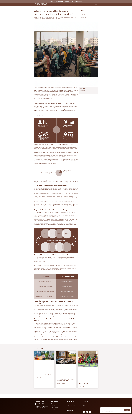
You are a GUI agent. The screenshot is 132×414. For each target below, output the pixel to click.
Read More (45, 369)
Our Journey (53, 405)
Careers (84, 403)
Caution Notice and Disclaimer (72, 409)
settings (112, 411)
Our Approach (53, 403)
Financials (53, 409)
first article (63, 88)
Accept (127, 410)
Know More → (78, 1)
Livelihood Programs (71, 405)
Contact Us (85, 405)
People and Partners (55, 407)
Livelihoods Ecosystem (71, 403)
